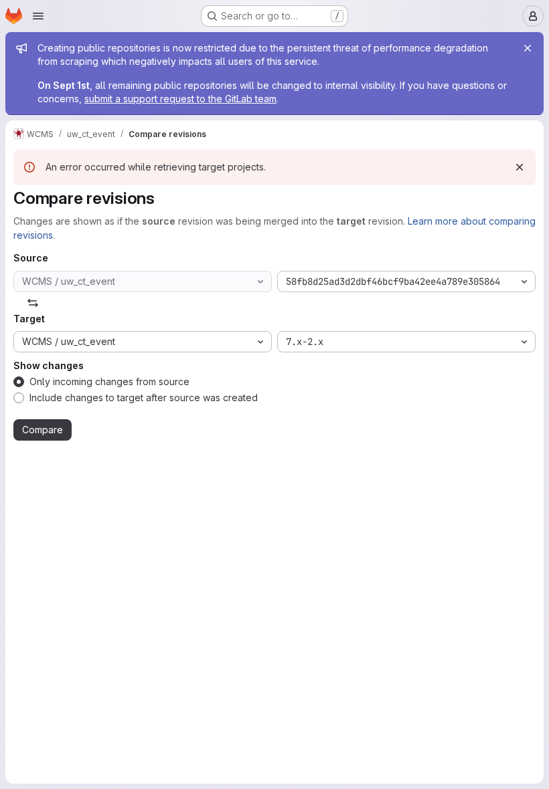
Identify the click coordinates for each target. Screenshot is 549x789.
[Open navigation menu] (38, 16)
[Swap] (33, 303)
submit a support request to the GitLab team (180, 98)
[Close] (528, 48)
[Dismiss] (520, 167)
